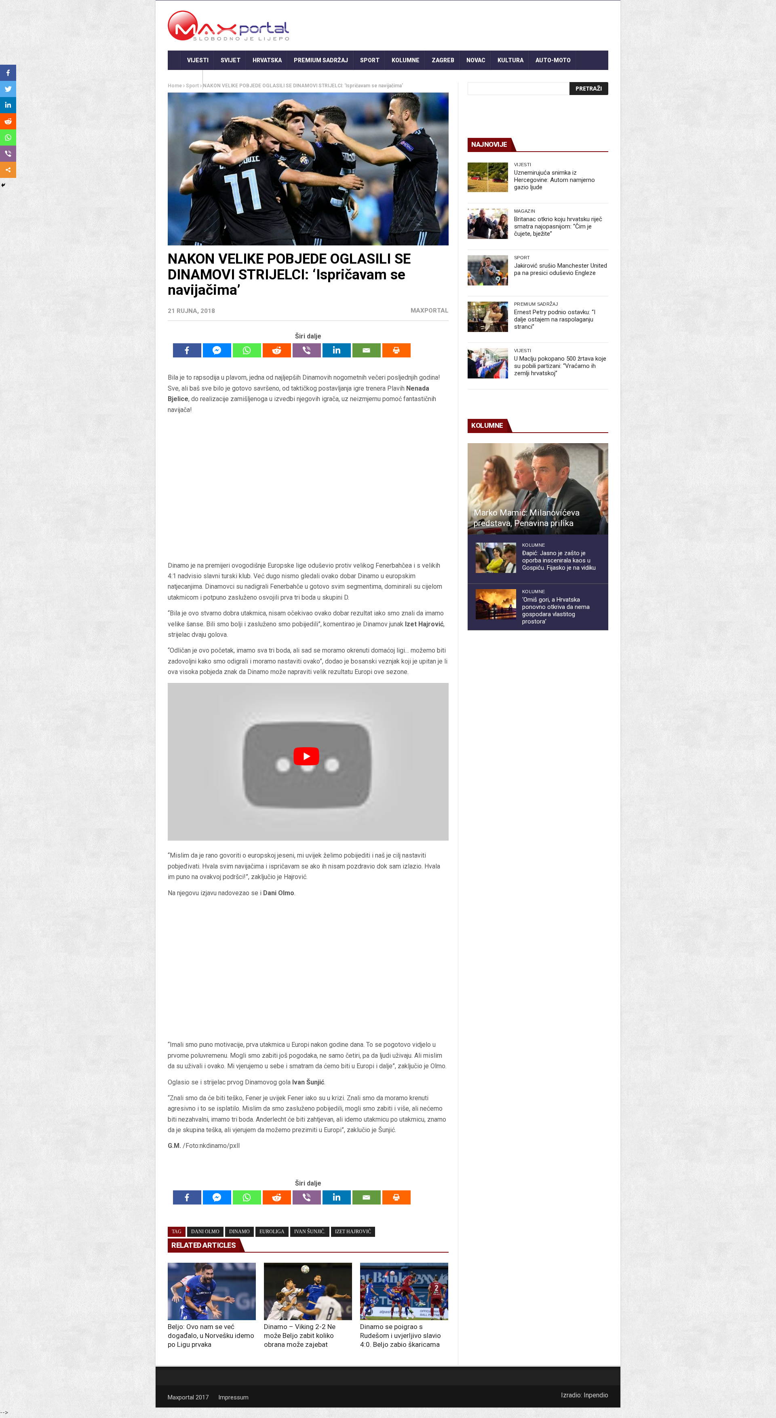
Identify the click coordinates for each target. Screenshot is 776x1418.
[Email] (366, 350)
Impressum (233, 1397)
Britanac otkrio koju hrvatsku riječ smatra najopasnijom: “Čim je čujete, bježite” (558, 226)
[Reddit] (277, 350)
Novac (475, 60)
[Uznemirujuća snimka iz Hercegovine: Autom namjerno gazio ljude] (488, 177)
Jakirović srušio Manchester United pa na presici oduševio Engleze (560, 269)
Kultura (510, 60)
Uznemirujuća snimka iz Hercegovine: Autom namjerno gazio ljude (554, 180)
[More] (8, 170)
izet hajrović (353, 1231)
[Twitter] (8, 89)
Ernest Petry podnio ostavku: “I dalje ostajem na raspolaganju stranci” (554, 319)
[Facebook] (187, 350)
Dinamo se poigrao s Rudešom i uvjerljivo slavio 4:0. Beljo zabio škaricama (400, 1335)
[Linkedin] (337, 350)
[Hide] (3, 185)
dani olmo (205, 1231)
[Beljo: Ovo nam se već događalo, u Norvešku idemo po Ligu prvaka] (212, 1291)
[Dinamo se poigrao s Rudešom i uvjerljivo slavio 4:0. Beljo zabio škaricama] (404, 1291)
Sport (370, 60)
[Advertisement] (308, 487)
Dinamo (239, 1231)
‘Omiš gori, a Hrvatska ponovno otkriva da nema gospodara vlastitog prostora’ (556, 610)
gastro (185, 79)
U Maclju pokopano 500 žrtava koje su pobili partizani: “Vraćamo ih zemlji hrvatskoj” (560, 366)
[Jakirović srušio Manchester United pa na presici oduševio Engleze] (488, 270)
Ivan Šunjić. (309, 1231)
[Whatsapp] (247, 350)
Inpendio (596, 1395)
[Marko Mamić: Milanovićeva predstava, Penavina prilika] (538, 489)
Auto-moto (553, 60)
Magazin (524, 211)
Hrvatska (267, 60)
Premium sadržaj (321, 60)
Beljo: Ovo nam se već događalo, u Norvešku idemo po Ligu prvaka (211, 1335)
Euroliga (272, 1231)
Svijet (230, 60)
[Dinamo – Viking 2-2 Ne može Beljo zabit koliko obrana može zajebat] (308, 1291)
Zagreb (443, 60)
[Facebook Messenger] (217, 350)
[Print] (396, 350)
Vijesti (198, 60)
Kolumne (406, 60)
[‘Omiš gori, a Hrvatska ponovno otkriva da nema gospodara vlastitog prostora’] (496, 604)
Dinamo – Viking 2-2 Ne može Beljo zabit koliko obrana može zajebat (299, 1335)
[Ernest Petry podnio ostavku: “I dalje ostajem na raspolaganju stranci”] (488, 317)
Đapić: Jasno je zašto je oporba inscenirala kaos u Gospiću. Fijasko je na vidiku (559, 560)
